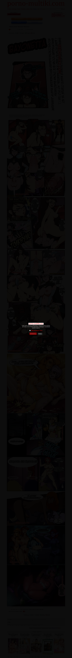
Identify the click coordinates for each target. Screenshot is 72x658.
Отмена (40, 333)
